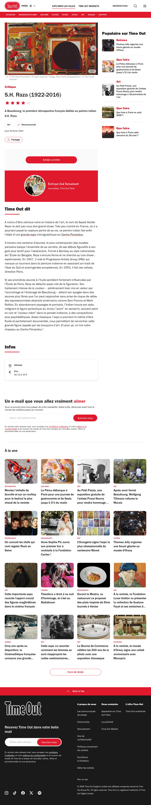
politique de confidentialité (34, 756)
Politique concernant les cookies (87, 749)
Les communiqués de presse (86, 713)
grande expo (28, 235)
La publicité (107, 722)
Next (93, 48)
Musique (91, 15)
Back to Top (78, 691)
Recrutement (83, 729)
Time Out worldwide (135, 711)
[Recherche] (135, 6)
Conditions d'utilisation (83, 759)
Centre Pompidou (72, 235)
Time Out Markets (89, 6)
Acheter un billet (51, 160)
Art (82, 15)
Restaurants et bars (28, 15)
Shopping (103, 15)
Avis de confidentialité (84, 738)
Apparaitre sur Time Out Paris (111, 713)
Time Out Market (109, 729)
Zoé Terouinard (69, 184)
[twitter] (31, 793)
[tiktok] (15, 793)
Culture (55, 15)
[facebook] (23, 793)
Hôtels (75, 15)
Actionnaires (83, 722)
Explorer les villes (63, 6)
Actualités (10, 15)
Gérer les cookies (85, 768)
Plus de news (75, 672)
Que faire (44, 15)
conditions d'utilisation (58, 427)
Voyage (65, 15)
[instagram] (6, 793)
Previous (9, 48)
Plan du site (82, 780)
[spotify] (39, 793)
